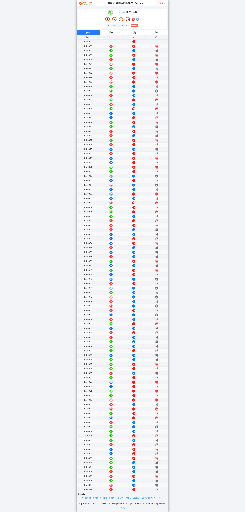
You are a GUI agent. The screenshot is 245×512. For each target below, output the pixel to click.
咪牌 (135, 25)
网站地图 (122, 508)
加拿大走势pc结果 (100, 498)
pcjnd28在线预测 (84, 498)
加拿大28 (112, 498)
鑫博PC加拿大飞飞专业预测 (129, 498)
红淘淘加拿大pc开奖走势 (151, 498)
